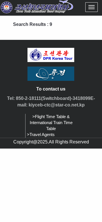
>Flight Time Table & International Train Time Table (51, 122)
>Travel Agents (41, 134)
